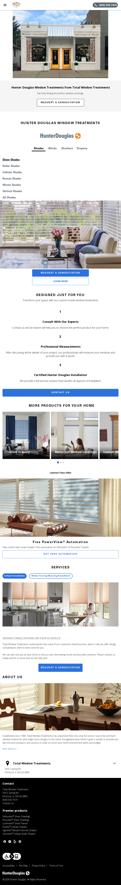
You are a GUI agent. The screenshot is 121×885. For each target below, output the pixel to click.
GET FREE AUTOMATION (60, 554)
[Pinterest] (20, 841)
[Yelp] (15, 841)
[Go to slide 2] (60, 462)
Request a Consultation (60, 103)
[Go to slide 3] (63, 462)
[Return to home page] (19, 5)
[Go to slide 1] (58, 462)
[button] (5, 5)
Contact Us (60, 393)
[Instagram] (10, 841)
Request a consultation (60, 668)
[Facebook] (5, 841)
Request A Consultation (60, 273)
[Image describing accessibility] (12, 856)
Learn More (60, 281)
